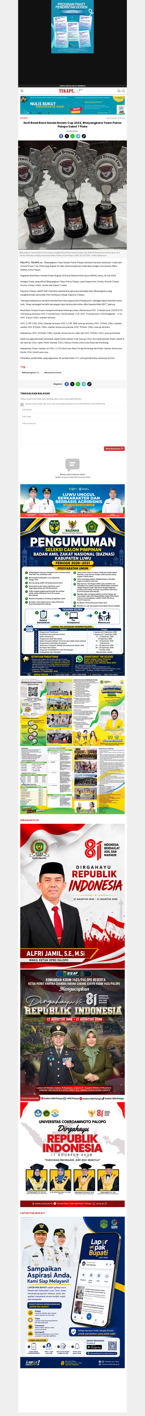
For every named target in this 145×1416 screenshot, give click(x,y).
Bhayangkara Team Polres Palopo (32, 372)
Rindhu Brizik (72, 131)
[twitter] (67, 136)
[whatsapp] (72, 136)
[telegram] (78, 136)
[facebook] (61, 136)
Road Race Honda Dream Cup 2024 (55, 372)
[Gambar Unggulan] (72, 195)
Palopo (24, 118)
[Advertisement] (72, 1392)
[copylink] (84, 136)
